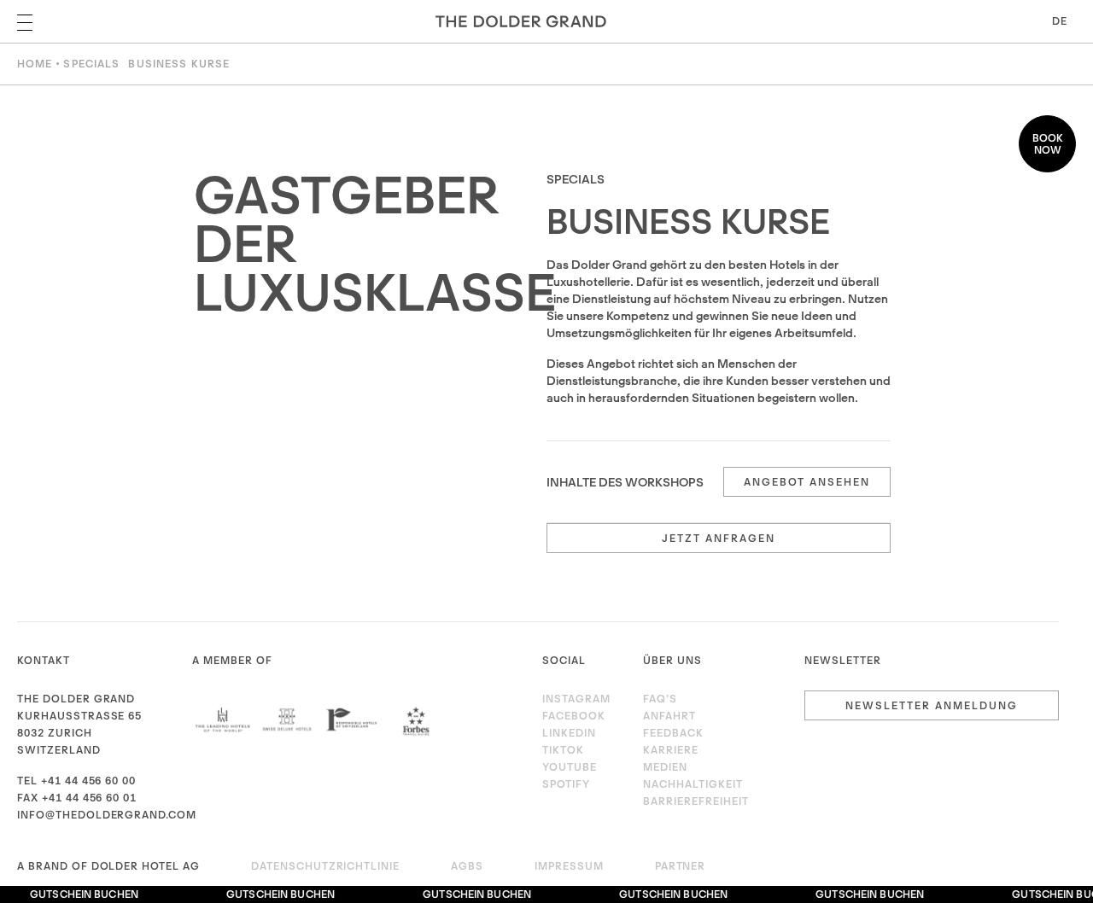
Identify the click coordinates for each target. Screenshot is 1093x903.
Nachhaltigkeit (692, 784)
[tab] (718, 481)
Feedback (673, 732)
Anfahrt (669, 715)
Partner (680, 865)
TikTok (563, 749)
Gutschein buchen (80, 894)
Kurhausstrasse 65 (79, 715)
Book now (1047, 143)
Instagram (576, 698)
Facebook (573, 715)
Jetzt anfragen (718, 538)
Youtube (569, 766)
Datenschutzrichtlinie (325, 865)
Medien (665, 766)
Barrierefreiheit (695, 801)
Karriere (670, 749)
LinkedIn (569, 732)
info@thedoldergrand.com (106, 814)
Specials (91, 63)
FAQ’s (660, 698)
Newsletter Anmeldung (931, 705)
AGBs (467, 865)
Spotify (566, 784)
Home (34, 63)
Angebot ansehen (807, 481)
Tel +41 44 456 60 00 (76, 780)
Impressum (569, 865)
